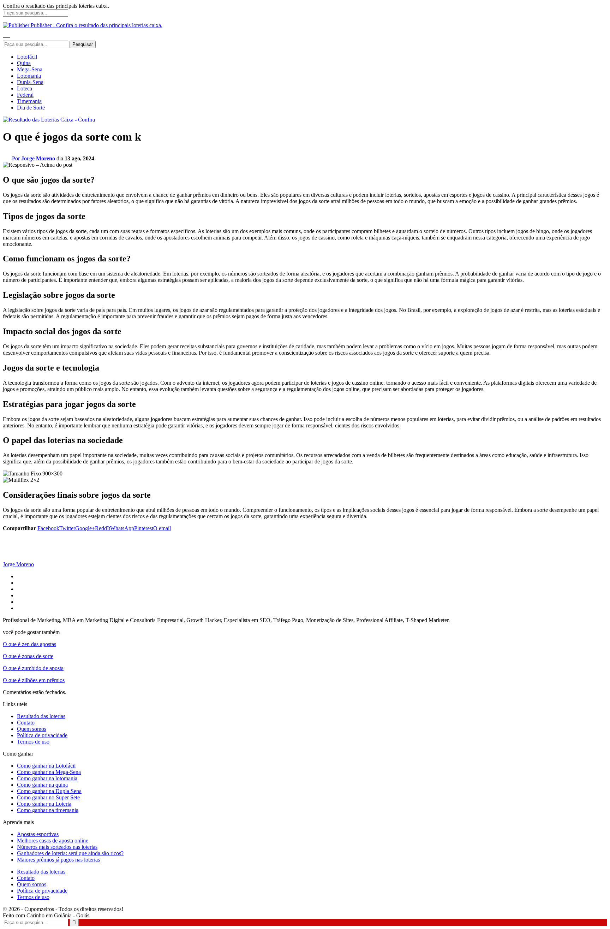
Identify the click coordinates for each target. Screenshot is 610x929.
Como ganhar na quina (42, 785)
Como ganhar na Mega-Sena (49, 772)
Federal (25, 95)
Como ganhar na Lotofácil (46, 766)
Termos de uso (33, 742)
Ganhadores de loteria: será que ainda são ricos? (70, 853)
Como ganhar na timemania (47, 810)
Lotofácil (27, 57)
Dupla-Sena (30, 82)
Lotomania (29, 76)
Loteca (24, 88)
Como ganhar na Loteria (44, 804)
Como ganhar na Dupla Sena (49, 791)
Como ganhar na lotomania (47, 778)
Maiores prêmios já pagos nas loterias (58, 860)
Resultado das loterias (41, 716)
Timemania (29, 101)
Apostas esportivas (38, 834)
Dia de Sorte (31, 108)
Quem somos (31, 729)
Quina (24, 63)
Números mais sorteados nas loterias (57, 847)
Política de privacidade (42, 735)
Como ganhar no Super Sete (48, 797)
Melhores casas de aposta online (52, 841)
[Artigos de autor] (17, 558)
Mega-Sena (29, 69)
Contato (26, 723)
